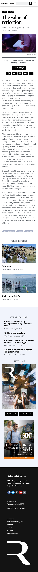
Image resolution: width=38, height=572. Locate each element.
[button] (35, 3)
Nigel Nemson (8, 336)
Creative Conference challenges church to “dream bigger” (19, 341)
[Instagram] (17, 492)
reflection (29, 231)
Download (12, 414)
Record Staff (7, 345)
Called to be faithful (11, 296)
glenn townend (9, 231)
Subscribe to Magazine (15, 522)
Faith (4, 12)
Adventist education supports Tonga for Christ (18, 350)
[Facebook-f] (9, 492)
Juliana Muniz (8, 329)
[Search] (30, 3)
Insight (11, 12)
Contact (10, 531)
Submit (10, 525)
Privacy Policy (12, 534)
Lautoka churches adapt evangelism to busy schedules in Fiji (18, 323)
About (9, 528)
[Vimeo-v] (24, 492)
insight (20, 231)
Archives (10, 519)
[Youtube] (20, 492)
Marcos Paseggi (9, 355)
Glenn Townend (10, 28)
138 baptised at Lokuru (14, 333)
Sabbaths (6, 266)
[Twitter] (13, 492)
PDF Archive (26, 414)
